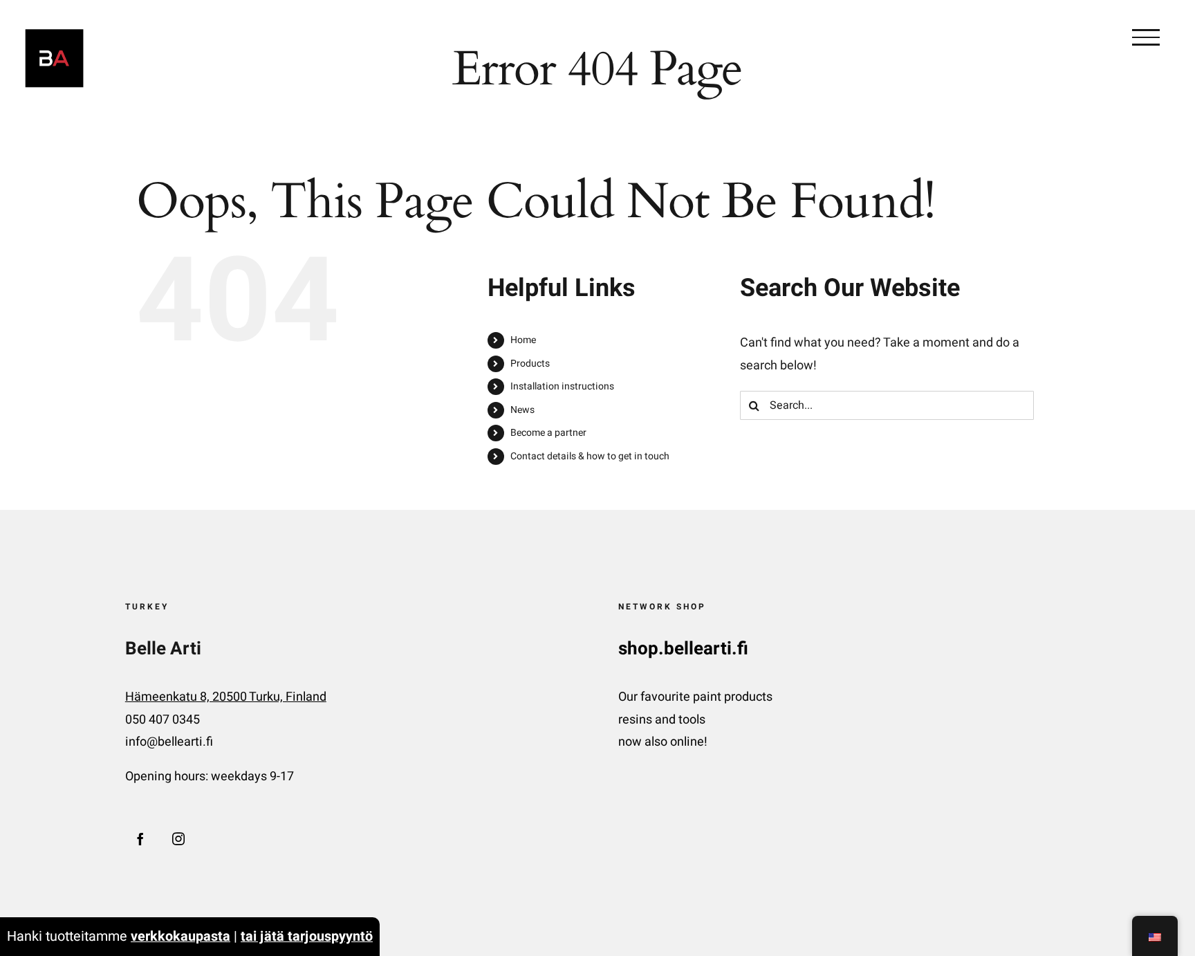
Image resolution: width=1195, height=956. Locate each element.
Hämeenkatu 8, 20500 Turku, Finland (225, 697)
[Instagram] (178, 838)
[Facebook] (140, 838)
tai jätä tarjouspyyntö (307, 936)
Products (530, 363)
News (522, 410)
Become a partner (548, 432)
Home (523, 340)
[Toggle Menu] (1146, 37)
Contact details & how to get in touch (589, 456)
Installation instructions (562, 386)
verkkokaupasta (180, 936)
